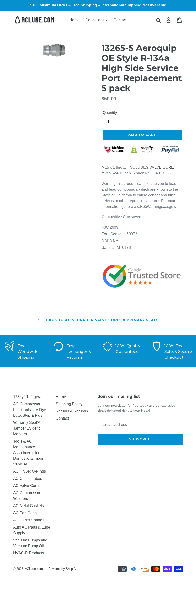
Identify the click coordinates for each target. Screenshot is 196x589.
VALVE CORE (161, 167)
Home (74, 20)
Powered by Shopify (62, 569)
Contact (120, 20)
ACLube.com (34, 569)
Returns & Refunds (72, 411)
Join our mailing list (119, 396)
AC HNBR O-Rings (29, 471)
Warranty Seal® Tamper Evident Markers (26, 428)
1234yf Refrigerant (28, 397)
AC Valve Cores (26, 486)
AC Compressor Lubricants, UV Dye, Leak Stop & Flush (30, 409)
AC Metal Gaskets (28, 506)
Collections (95, 20)
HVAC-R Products (28, 553)
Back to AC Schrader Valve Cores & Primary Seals (101, 320)
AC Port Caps (25, 513)
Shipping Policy (69, 404)
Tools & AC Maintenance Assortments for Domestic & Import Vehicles (28, 452)
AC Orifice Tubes (27, 478)
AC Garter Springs (28, 520)
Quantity (110, 113)
